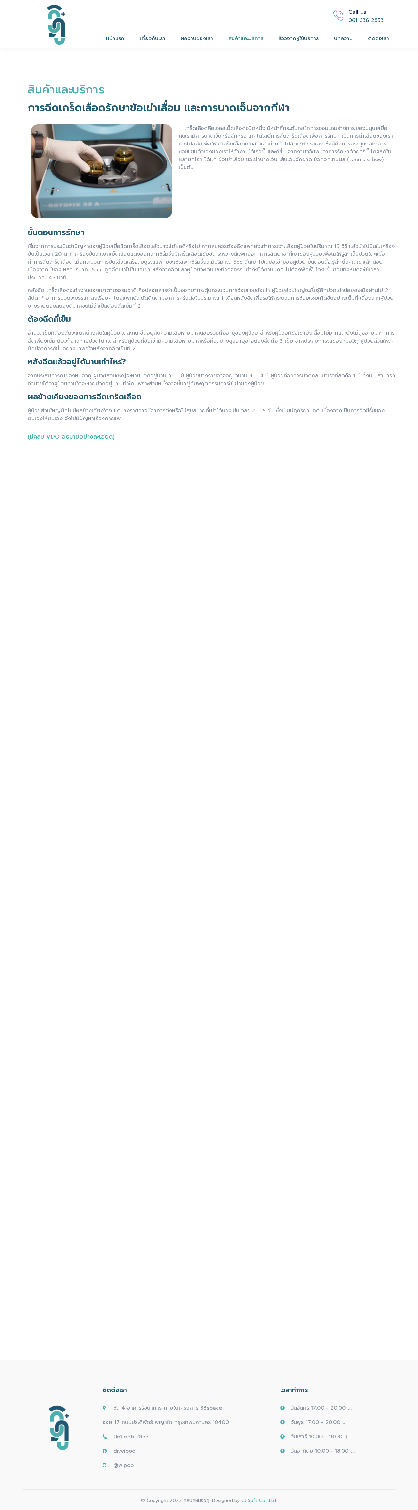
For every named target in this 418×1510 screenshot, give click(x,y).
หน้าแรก (115, 38)
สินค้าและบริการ (245, 38)
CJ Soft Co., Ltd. (259, 1500)
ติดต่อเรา (378, 38)
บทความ (343, 38)
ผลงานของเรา (197, 38)
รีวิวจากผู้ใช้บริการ (299, 38)
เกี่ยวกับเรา (152, 38)
